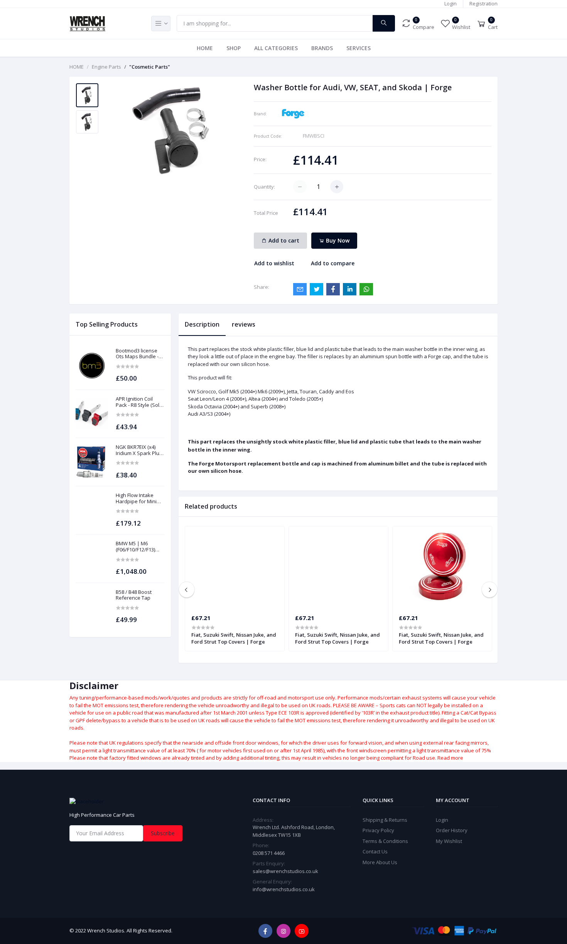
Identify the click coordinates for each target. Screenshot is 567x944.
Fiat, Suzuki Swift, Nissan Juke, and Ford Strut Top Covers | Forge (233, 638)
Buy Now (336, 240)
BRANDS (322, 48)
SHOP (233, 48)
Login (450, 3)
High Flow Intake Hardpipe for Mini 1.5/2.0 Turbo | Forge (140, 498)
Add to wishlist (274, 263)
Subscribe (163, 833)
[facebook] (265, 931)
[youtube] (302, 931)
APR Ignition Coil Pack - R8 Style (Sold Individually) (139, 402)
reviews (243, 324)
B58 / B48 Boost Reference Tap (134, 595)
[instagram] (283, 931)
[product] (92, 365)
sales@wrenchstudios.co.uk (285, 871)
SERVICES (358, 48)
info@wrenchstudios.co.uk (284, 889)
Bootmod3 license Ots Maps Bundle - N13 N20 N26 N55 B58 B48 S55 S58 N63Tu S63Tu (140, 354)
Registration (483, 3)
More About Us (380, 862)
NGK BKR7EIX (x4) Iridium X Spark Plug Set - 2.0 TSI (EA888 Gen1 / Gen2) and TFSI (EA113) (139, 450)
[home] (136, 801)
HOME (205, 48)
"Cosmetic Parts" (149, 66)
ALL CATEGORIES (276, 48)
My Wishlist (449, 841)
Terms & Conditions (385, 841)
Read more (450, 757)
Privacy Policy (378, 830)
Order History (451, 830)
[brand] (293, 113)
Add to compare (332, 263)
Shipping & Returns (385, 819)
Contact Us (375, 851)
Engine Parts (106, 66)
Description (202, 324)
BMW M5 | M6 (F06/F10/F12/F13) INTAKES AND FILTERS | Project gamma (135, 547)
